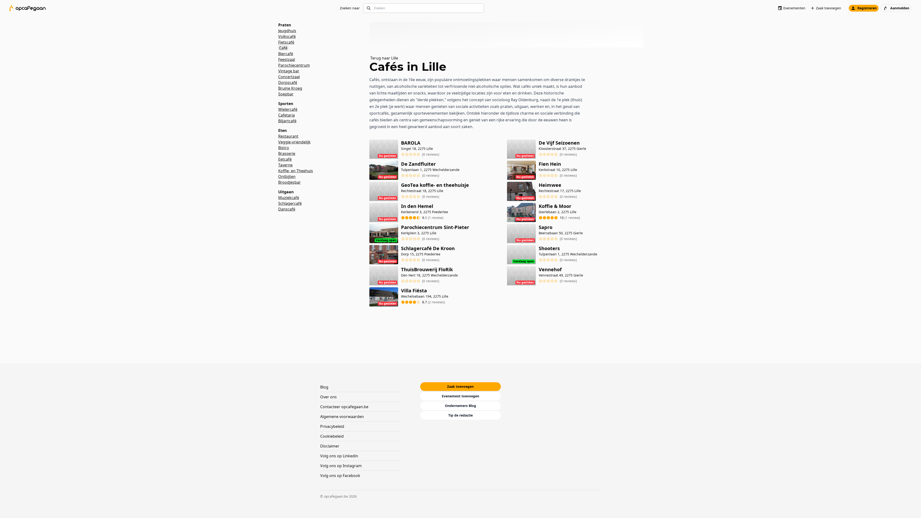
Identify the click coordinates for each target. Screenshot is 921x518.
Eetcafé (285, 159)
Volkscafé (287, 36)
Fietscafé (286, 42)
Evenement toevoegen (460, 396)
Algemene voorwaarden (342, 416)
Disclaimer (329, 446)
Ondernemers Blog (460, 405)
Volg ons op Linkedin (339, 456)
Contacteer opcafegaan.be (344, 406)
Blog (324, 387)
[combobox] (424, 8)
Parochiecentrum (294, 65)
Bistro (283, 147)
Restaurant (288, 136)
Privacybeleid (332, 426)
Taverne (285, 165)
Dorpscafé (287, 82)
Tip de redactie (460, 415)
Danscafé (286, 209)
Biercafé (285, 53)
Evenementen (794, 8)
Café (283, 48)
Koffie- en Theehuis (295, 170)
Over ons (328, 397)
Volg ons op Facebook (340, 475)
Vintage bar (288, 71)
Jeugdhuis (287, 30)
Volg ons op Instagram (341, 465)
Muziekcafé (288, 197)
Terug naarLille (384, 58)
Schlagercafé (290, 203)
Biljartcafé (287, 121)
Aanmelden (899, 8)
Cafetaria (286, 115)
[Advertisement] (508, 35)
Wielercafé (287, 109)
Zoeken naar (350, 8)
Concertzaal (289, 76)
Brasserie (286, 153)
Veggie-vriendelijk (294, 142)
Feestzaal (286, 59)
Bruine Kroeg (290, 88)
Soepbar (286, 94)
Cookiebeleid (332, 436)
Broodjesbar (289, 182)
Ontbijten (286, 176)
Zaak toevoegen (828, 8)
